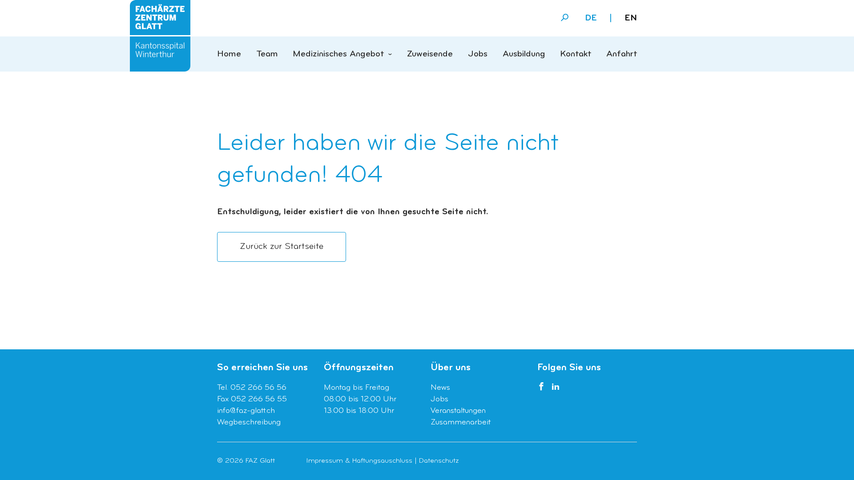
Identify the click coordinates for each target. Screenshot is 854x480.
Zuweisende (430, 54)
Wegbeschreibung (249, 422)
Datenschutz (439, 460)
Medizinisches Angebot (338, 54)
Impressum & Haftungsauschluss (359, 460)
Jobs (477, 54)
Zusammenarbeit (461, 422)
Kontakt (575, 54)
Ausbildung (524, 54)
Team (267, 54)
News (440, 388)
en (630, 18)
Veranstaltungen (458, 411)
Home (229, 54)
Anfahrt (621, 54)
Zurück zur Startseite (281, 246)
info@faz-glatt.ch (246, 411)
